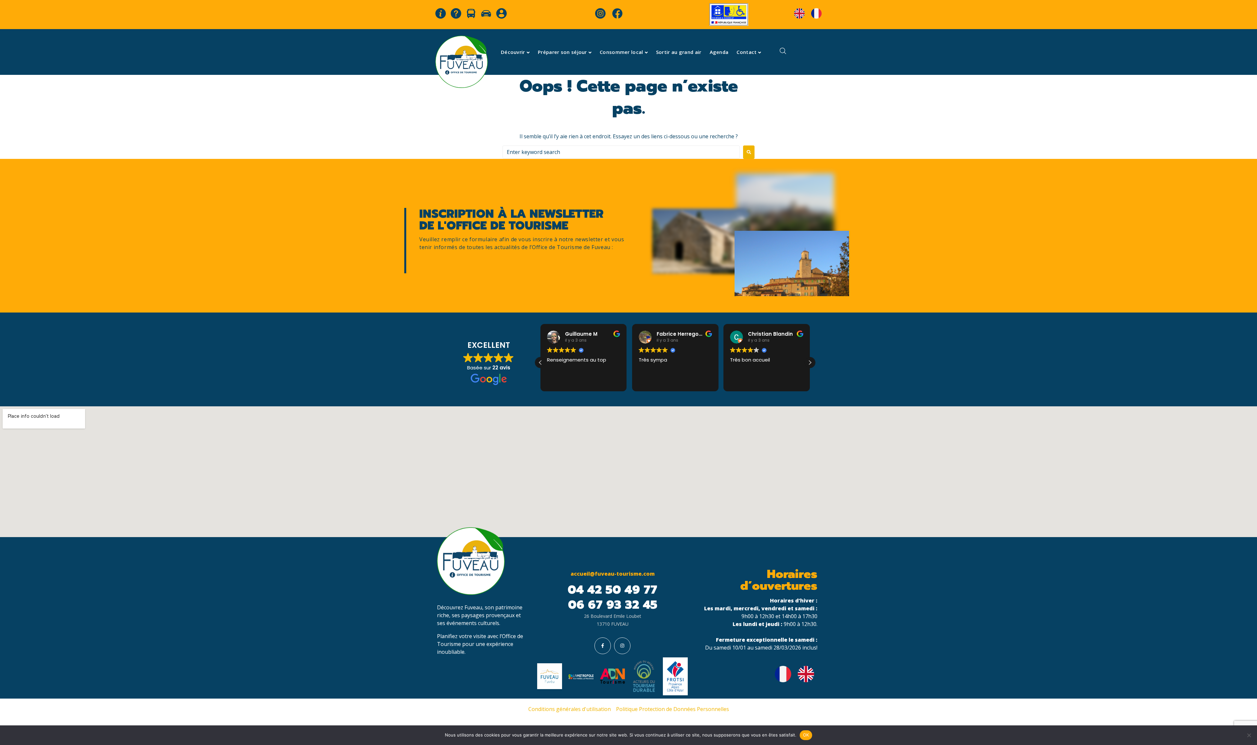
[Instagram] (622, 645)
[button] (810, 362)
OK (806, 734)
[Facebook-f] (602, 645)
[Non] (1249, 735)
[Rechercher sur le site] (783, 52)
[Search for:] (621, 152)
